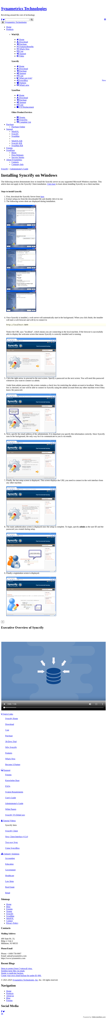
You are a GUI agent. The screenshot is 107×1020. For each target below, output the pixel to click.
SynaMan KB (17, 146)
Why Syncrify (11, 747)
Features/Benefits (26, 46)
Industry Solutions (11, 854)
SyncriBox (23, 80)
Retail (7, 893)
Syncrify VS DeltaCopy (15, 815)
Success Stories (17, 157)
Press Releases (17, 155)
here (42, 196)
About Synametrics (14, 160)
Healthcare (9, 875)
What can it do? (25, 78)
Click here (51, 184)
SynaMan (15, 136)
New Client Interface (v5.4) (16, 837)
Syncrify (15, 134)
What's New (24, 49)
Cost (21, 51)
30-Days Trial (11, 741)
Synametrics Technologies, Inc (25, 980)
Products (9, 29)
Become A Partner (12, 764)
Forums (9, 148)
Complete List (25, 122)
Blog (8, 907)
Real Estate (9, 887)
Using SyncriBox (12, 848)
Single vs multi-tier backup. (12, 973)
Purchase (23, 44)
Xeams (22, 117)
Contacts (15, 162)
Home (8, 27)
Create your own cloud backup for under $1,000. (21, 975)
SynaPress (10, 150)
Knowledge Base (12, 780)
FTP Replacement (26, 107)
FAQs (7, 786)
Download (23, 42)
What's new (24, 85)
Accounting (10, 858)
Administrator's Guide (19, 169)
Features (8, 753)
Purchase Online (18, 127)
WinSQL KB (16, 141)
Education (9, 864)
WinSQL (15, 131)
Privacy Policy (12, 923)
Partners (22, 83)
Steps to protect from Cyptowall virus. (16, 968)
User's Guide (10, 798)
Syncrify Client (11, 831)
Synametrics (24, 8)
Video (21, 56)
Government (10, 870)
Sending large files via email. (13, 971)
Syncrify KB (16, 143)
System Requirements (14, 792)
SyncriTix (23, 120)
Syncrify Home (11, 718)
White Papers (10, 809)
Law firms (9, 881)
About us (10, 996)
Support (22, 54)
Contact (9, 921)
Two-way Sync (11, 842)
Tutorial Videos (9, 821)
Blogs (13, 153)
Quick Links (7, 714)
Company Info (17, 164)
